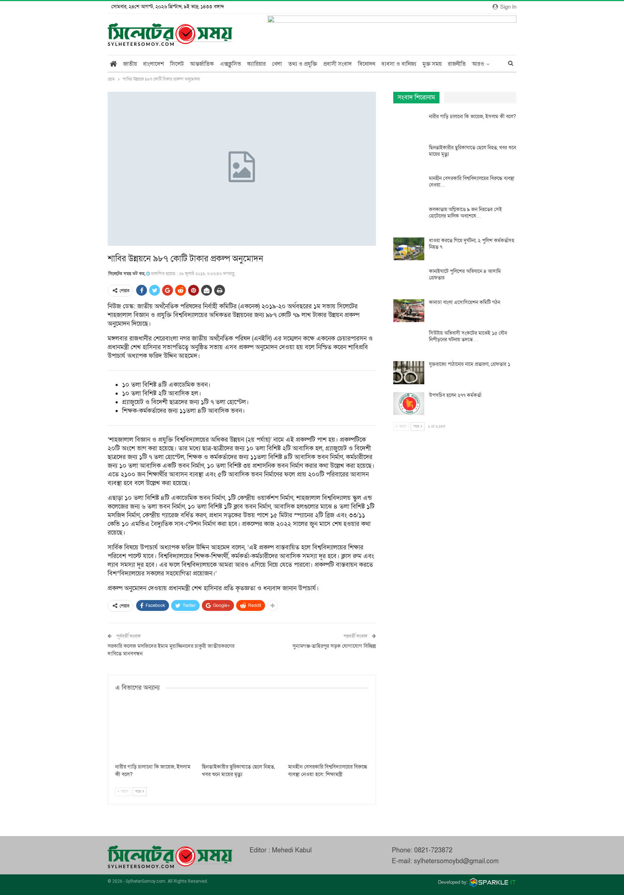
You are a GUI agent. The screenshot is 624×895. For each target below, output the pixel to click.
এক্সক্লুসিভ (230, 64)
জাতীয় (130, 64)
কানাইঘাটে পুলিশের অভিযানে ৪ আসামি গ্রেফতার (465, 274)
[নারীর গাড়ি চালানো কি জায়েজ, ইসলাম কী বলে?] (155, 731)
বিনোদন (366, 64)
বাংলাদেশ (153, 64)
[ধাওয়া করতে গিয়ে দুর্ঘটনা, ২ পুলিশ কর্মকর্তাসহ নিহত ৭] (408, 249)
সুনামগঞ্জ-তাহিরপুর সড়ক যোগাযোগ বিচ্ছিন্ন (334, 646)
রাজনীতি (457, 64)
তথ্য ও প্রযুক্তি (302, 64)
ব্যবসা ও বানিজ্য (398, 64)
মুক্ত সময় (432, 64)
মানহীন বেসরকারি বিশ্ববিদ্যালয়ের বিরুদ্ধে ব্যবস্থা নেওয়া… (471, 181)
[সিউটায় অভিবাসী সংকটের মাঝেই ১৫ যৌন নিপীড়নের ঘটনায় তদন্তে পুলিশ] (408, 341)
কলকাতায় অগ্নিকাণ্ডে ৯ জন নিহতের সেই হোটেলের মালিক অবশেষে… (465, 212)
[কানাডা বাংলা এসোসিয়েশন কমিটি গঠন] (408, 310)
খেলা (277, 64)
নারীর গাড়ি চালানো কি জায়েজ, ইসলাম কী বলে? (472, 116)
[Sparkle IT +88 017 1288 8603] (492, 882)
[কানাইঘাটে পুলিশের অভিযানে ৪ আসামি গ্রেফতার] (408, 279)
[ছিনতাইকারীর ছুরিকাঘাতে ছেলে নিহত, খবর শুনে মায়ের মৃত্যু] (242, 731)
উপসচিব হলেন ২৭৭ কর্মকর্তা (455, 395)
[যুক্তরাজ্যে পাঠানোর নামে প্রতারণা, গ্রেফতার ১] (408, 372)
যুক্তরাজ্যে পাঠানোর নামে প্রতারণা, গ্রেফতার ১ (469, 364)
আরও (478, 64)
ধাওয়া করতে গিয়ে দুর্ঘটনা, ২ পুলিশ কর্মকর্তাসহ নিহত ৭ (471, 243)
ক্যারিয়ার (256, 64)
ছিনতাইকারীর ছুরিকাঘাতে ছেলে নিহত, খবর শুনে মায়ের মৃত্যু (472, 151)
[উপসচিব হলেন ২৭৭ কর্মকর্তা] (408, 403)
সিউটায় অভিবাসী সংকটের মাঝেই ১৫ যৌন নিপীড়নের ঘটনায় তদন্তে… (468, 336)
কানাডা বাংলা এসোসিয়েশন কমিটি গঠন (464, 302)
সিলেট (177, 64)
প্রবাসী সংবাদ (337, 64)
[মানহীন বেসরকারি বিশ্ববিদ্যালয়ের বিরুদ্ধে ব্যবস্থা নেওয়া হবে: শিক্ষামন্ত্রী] (328, 731)
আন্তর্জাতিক (202, 64)
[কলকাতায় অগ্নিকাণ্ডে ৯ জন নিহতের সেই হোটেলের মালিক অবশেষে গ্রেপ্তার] (408, 218)
